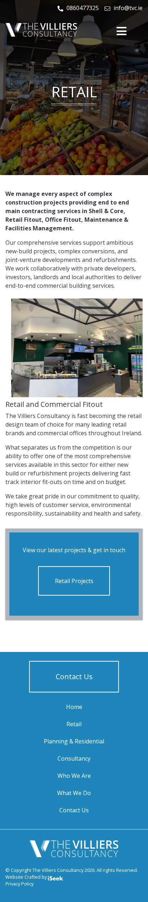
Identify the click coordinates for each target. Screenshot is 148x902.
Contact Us (74, 676)
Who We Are (74, 776)
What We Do (74, 793)
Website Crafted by (26, 877)
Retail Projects (74, 581)
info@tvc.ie (128, 8)
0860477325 (82, 8)
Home (74, 707)
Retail (74, 724)
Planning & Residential (74, 741)
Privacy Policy (19, 883)
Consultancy (74, 758)
